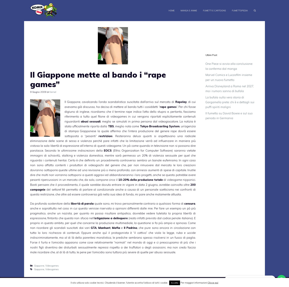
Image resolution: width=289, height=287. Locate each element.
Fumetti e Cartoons (214, 10)
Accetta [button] (174, 283)
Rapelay (181, 102)
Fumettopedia (240, 10)
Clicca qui (213, 282)
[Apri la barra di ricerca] (255, 10)
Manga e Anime (189, 10)
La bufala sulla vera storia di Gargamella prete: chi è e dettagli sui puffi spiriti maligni (229, 102)
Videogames (52, 265)
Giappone (39, 265)
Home (172, 10)
